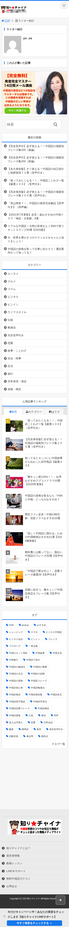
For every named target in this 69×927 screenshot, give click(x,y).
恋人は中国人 (16, 722)
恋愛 (10, 343)
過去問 (29, 736)
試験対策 (13, 736)
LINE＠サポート (16, 871)
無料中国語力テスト (18, 878)
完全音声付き (16, 335)
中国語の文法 (16, 673)
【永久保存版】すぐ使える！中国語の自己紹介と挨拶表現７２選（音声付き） (36, 170)
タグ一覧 (59, 743)
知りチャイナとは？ (18, 848)
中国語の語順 (38, 673)
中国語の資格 (16, 680)
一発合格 (33, 646)
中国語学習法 (40, 701)
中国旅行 (13, 660)
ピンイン (13, 304)
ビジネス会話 (16, 639)
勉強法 (12, 327)
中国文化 (57, 653)
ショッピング (16, 632)
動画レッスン (14, 863)
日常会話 (48, 722)
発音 (39, 729)
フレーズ (52, 639)
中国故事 (40, 653)
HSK (11, 625)
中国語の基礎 (40, 667)
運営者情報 (13, 855)
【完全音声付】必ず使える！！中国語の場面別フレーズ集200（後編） (36, 148)
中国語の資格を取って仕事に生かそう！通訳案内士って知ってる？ (36, 250)
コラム (12, 288)
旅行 (10, 373)
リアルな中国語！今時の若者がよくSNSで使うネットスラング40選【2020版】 (36, 227)
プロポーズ (15, 646)
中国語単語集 (35, 694)
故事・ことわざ (17, 350)
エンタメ (13, 273)
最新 (11, 729)
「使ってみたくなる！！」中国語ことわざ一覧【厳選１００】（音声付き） (36, 182)
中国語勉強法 (38, 687)
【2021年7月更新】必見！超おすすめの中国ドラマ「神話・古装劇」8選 (36, 216)
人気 (31, 715)
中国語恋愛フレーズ (19, 708)
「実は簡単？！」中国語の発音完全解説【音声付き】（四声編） (36, 205)
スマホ (34, 632)
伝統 (10, 319)
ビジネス (13, 296)
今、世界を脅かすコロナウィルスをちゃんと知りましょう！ (36, 239)
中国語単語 (15, 694)
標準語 (25, 729)
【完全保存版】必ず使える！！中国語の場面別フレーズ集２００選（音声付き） (36, 193)
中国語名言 (56, 694)
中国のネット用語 (18, 653)
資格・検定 (14, 389)
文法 (10, 365)
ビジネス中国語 (54, 632)
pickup (25, 625)
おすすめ (41, 625)
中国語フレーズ (39, 680)
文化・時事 (14, 358)
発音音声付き (56, 729)
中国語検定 (43, 708)
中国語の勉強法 (17, 667)
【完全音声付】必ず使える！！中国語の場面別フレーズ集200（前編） (36, 159)
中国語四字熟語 (17, 701)
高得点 (44, 736)
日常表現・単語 (17, 381)
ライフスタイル (17, 312)
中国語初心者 (16, 687)
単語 (43, 715)
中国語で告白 (33, 660)
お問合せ (11, 886)
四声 (56, 715)
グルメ (12, 281)
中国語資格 (15, 715)
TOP (7, 20)
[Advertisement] (34, 779)
